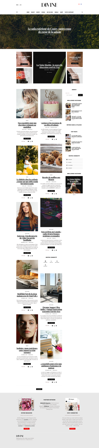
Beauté (33, 12)
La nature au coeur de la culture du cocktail (77, 142)
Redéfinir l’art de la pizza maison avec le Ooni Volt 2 (27, 294)
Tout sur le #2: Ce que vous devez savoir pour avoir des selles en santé (77, 117)
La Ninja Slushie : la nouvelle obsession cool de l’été (49, 66)
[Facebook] (17, 4)
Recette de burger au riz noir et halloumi (77, 111)
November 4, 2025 (22, 79)
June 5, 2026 (47, 127)
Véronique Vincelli (54, 127)
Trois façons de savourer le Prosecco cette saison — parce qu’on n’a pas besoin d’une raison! (24, 74)
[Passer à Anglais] (79, 4)
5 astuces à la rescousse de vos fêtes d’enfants (51, 124)
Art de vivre (50, 12)
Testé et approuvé (69, 12)
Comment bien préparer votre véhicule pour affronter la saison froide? (77, 105)
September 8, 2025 (48, 370)
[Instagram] (21, 4)
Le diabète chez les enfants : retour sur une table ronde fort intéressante (27, 181)
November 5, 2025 (24, 298)
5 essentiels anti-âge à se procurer (75, 58)
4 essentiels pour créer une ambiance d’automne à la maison (51, 365)
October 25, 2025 (24, 354)
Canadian (26, 419)
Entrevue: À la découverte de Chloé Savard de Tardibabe (27, 238)
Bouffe (38, 12)
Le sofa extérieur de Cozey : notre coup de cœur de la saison (49, 30)
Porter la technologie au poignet (74, 74)
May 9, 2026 (47, 34)
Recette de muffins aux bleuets (51, 178)
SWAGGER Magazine (45, 403)
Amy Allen (27, 79)
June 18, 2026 (24, 129)
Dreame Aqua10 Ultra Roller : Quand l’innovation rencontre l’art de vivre (51, 309)
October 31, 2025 (72, 60)
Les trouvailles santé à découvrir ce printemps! (24, 57)
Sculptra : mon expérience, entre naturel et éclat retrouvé (27, 350)
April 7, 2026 (49, 238)
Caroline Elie (52, 34)
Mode (28, 12)
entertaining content (30, 425)
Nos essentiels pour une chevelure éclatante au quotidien (27, 125)
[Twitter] (19, 4)
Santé (61, 12)
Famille (56, 12)
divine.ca (53, 238)
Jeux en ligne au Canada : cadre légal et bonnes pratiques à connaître (51, 233)
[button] (48, 46)
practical (20, 425)
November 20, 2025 (24, 242)
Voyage (43, 12)
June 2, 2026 (24, 185)
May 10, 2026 (47, 69)
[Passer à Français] (81, 4)
